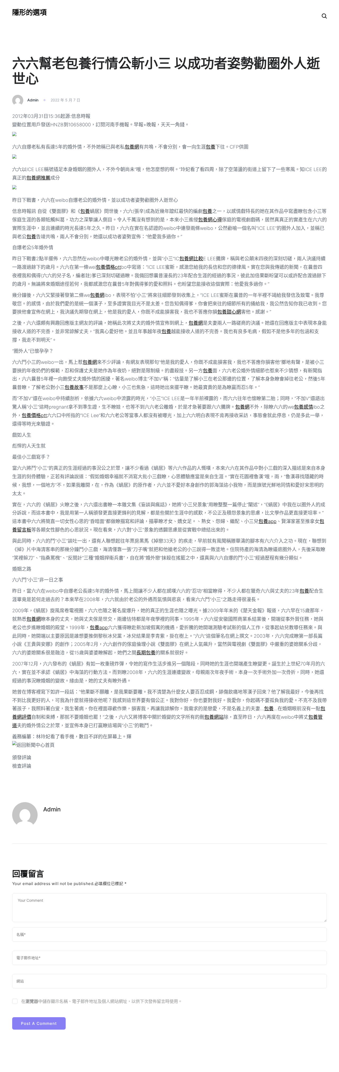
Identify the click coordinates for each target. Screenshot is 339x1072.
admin (32, 100)
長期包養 (145, 652)
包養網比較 (191, 258)
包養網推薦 (38, 178)
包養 (210, 147)
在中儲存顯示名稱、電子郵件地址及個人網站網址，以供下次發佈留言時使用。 (101, 1001)
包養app (267, 521)
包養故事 (74, 387)
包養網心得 (210, 219)
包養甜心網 (229, 312)
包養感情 (303, 407)
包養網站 (214, 717)
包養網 (132, 147)
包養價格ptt (108, 267)
